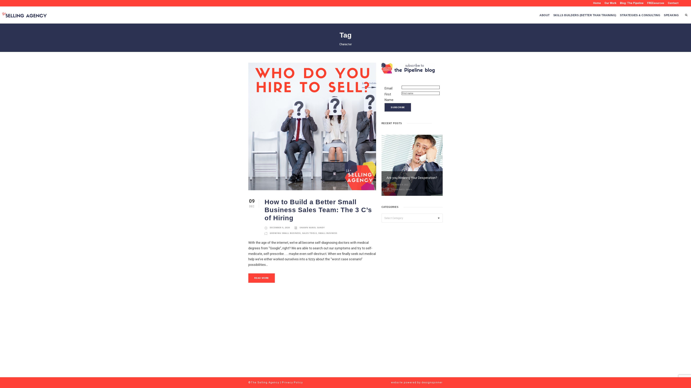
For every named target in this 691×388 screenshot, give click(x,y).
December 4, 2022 (399, 184)
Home (597, 3)
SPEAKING (671, 15)
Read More (261, 278)
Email (388, 88)
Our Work (610, 3)
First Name (389, 97)
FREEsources (655, 3)
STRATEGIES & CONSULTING (640, 15)
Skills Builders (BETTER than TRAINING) (584, 15)
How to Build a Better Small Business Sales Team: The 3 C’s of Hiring (318, 210)
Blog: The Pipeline (631, 3)
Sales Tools (309, 233)
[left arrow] (437, 123)
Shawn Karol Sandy (312, 227)
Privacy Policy (292, 382)
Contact (673, 3)
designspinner (432, 382)
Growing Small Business (285, 233)
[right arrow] (441, 123)
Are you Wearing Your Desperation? (412, 178)
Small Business (327, 233)
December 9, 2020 (280, 227)
